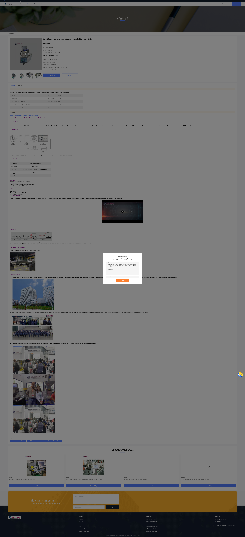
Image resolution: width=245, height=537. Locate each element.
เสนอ (122, 280)
